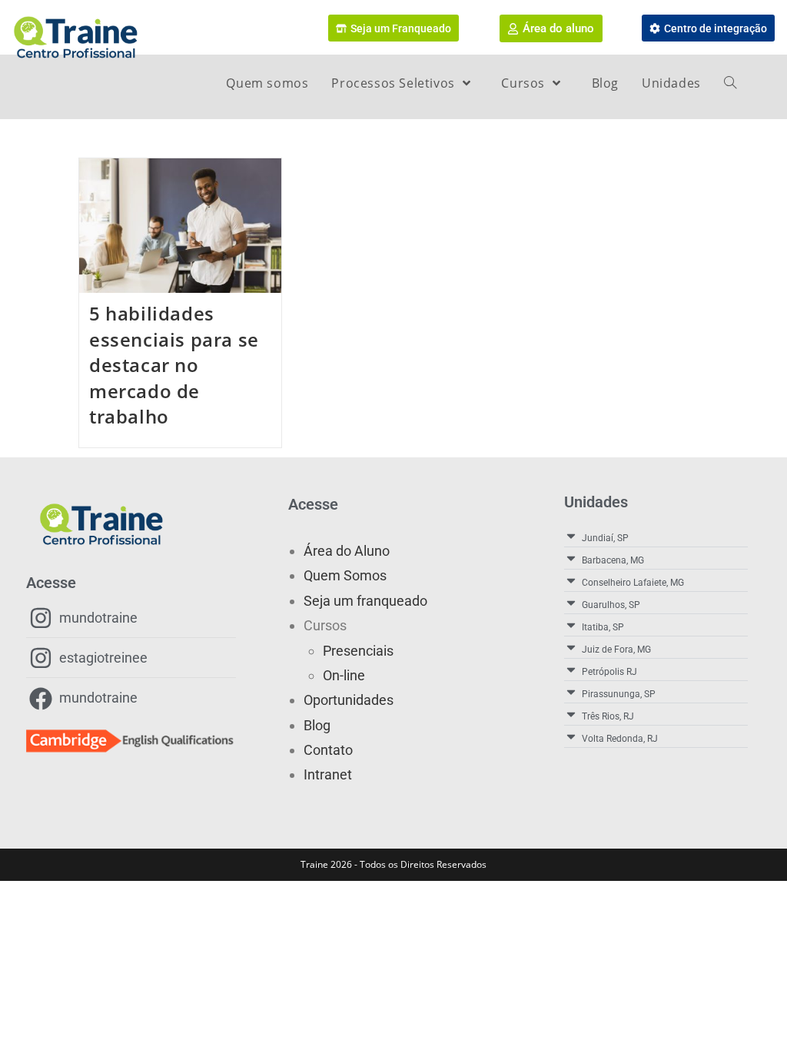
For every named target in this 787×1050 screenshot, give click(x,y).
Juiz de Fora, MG (616, 649)
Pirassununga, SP (619, 694)
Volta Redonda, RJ (620, 738)
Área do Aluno (347, 551)
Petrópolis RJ (609, 671)
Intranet (328, 774)
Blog (317, 725)
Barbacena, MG (613, 560)
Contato (328, 750)
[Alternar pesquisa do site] (730, 83)
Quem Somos (345, 575)
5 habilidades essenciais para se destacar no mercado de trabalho (174, 365)
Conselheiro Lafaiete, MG (633, 582)
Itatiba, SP (603, 627)
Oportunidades (349, 700)
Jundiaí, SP (605, 538)
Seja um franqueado (365, 601)
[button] (656, 536)
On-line (344, 675)
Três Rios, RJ (608, 716)
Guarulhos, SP (611, 605)
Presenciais (358, 651)
